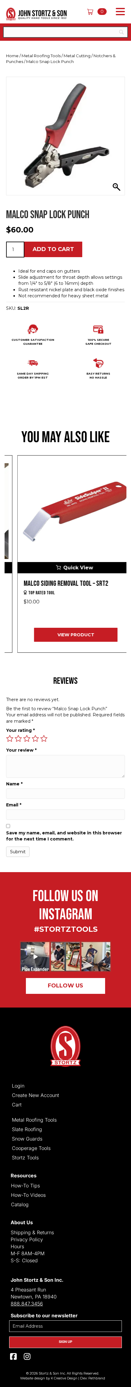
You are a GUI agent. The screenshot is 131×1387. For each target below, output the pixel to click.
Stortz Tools (25, 1157)
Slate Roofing (27, 1129)
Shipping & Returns (32, 1232)
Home (12, 55)
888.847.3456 (27, 1304)
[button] (119, 12)
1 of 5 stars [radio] (9, 738)
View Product (65, 635)
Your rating (20, 730)
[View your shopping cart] (92, 11)
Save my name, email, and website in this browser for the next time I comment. (64, 836)
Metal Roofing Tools (41, 55)
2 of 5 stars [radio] (18, 738)
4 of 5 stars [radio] (35, 738)
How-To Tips (25, 1185)
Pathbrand (96, 1378)
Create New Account (35, 1095)
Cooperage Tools (31, 1148)
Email (13, 805)
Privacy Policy (27, 1239)
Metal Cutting (77, 55)
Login (18, 1085)
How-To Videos (28, 1194)
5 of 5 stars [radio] (44, 738)
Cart (17, 1104)
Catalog (20, 1204)
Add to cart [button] (53, 249)
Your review (21, 750)
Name (14, 784)
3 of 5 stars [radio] (26, 738)
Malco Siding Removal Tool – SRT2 (55, 583)
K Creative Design (64, 1378)
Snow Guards (27, 1138)
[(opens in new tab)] (65, 956)
